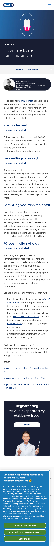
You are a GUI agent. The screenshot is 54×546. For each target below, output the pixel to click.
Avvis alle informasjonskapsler (25, 532)
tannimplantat (25, 100)
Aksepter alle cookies (25, 525)
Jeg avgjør (24, 538)
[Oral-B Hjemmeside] (8, 5)
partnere (6, 489)
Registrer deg (27, 425)
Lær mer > (41, 85)
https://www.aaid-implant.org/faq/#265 (24, 378)
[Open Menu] (49, 4)
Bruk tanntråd (14, 323)
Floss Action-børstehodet (26, 316)
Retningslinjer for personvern (15, 506)
